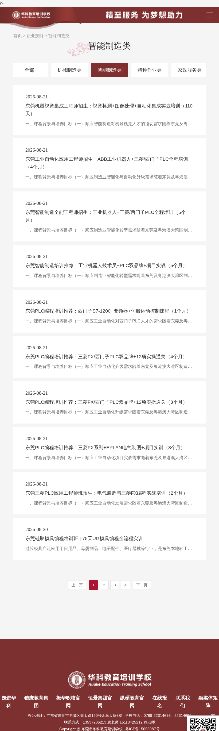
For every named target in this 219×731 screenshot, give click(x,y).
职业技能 (35, 35)
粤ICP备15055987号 (142, 729)
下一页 (141, 585)
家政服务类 (190, 70)
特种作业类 (150, 70)
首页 (17, 35)
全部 (29, 70)
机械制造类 (69, 70)
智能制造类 (58, 35)
